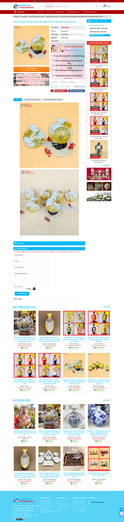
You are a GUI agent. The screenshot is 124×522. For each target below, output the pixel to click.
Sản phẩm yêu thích (78, 504)
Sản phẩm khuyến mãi (90, 12)
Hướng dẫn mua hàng (89, 1)
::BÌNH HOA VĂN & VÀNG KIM (97, 31)
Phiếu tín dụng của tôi (78, 511)
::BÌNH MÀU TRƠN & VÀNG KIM (98, 28)
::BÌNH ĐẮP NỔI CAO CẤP (96, 35)
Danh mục (21, 12)
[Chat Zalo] (121, 514)
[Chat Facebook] (121, 509)
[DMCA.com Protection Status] (18, 519)
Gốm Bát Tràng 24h (97, 502)
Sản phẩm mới (59, 12)
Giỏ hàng (108, 6)
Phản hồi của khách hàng (63, 506)
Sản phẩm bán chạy (73, 12)
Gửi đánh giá (22, 293)
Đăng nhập (108, 1)
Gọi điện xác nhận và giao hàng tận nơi (31, 69)
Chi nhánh (59, 511)
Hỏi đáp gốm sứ (61, 508)
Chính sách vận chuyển (47, 506)
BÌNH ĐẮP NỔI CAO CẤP (52, 16)
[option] (31, 45)
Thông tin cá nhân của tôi (79, 508)
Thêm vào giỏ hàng (80, 86)
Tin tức (49, 12)
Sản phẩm (24, 16)
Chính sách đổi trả (45, 504)
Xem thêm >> (106, 165)
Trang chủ (16, 16)
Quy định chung (45, 508)
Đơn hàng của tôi (77, 501)
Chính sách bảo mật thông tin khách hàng (48, 511)
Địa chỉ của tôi (76, 506)
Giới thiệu (40, 12)
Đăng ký (101, 1)
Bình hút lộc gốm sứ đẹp (36, 16)
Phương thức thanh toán (47, 501)
